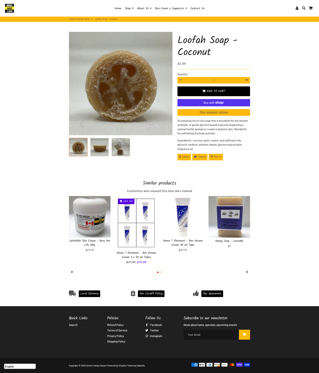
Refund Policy (115, 324)
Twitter (154, 330)
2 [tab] (161, 272)
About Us (143, 8)
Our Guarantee (212, 293)
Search (73, 324)
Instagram (156, 336)
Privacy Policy (115, 336)
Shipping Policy (116, 341)
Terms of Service (117, 330)
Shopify (122, 365)
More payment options (214, 112)
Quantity (182, 74)
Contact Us (197, 8)
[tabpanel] (89, 224)
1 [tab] (158, 272)
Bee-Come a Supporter (170, 8)
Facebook (156, 324)
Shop (128, 8)
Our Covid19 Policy (151, 293)
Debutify (141, 365)
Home (118, 8)
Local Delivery (89, 293)
